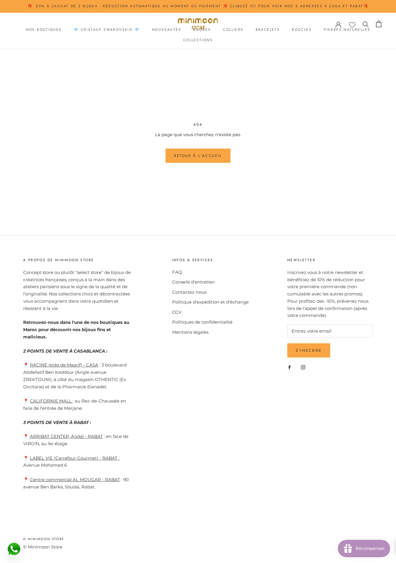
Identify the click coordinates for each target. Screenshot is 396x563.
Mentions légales (190, 332)
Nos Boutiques (44, 29)
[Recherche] (366, 24)
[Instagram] (303, 367)
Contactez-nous (189, 292)
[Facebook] (289, 367)
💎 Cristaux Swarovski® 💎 (107, 29)
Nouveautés (166, 29)
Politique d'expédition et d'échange (210, 302)
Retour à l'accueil (198, 155)
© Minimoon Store (43, 539)
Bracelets (268, 29)
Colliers (233, 29)
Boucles (302, 29)
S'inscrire (309, 350)
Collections (198, 40)
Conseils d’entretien (193, 282)
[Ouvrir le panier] (379, 24)
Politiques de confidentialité (202, 322)
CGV (176, 312)
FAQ (177, 272)
